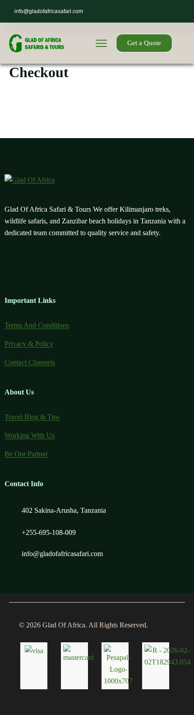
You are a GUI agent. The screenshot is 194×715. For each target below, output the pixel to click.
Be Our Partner (26, 454)
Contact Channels (30, 362)
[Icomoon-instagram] (56, 266)
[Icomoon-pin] (80, 266)
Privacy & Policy (29, 344)
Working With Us (30, 435)
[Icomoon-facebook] (33, 266)
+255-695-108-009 (49, 532)
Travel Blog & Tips (32, 417)
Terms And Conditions (37, 325)
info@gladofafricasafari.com (48, 11)
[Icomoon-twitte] (10, 266)
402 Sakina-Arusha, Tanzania (64, 510)
